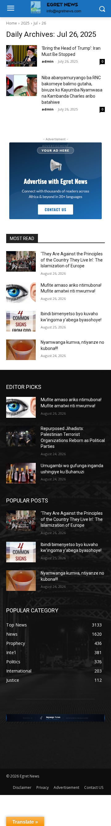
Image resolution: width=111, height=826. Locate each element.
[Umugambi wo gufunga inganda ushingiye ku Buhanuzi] (21, 473)
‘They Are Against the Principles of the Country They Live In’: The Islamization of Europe (72, 259)
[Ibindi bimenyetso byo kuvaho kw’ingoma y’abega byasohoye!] (21, 321)
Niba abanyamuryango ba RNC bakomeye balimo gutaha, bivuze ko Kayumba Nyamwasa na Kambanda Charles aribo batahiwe (72, 90)
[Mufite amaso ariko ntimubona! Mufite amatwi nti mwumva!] (21, 292)
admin (48, 61)
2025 (25, 23)
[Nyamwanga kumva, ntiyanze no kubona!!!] (21, 349)
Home (11, 23)
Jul (36, 23)
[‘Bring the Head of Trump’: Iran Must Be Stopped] (21, 56)
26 (44, 23)
